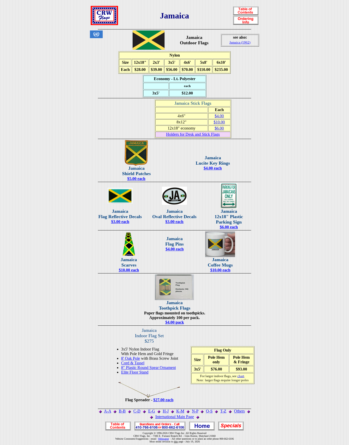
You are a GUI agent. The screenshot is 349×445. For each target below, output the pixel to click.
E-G (151, 411)
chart (240, 376)
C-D (137, 411)
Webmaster (163, 438)
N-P (195, 411)
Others (239, 411)
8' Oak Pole (130, 358)
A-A (107, 411)
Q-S (209, 411)
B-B (122, 411)
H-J (166, 411)
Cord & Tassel (132, 363)
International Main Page (174, 417)
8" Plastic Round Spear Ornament (148, 367)
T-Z (223, 411)
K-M (180, 411)
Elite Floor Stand (134, 372)
